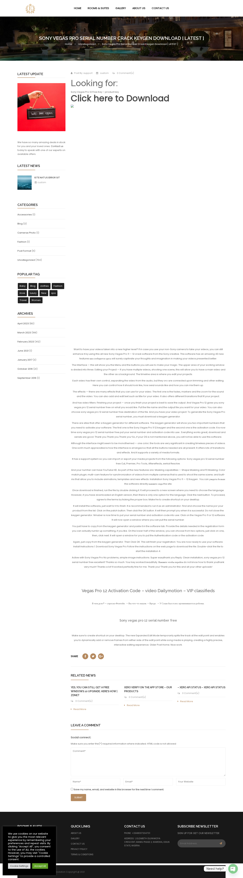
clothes (44, 286)
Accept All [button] (40, 866)
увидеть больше (217, 479)
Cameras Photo (26, 232)
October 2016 (25, 369)
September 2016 (26, 378)
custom (41, 182)
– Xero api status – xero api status (201, 687)
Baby (22, 286)
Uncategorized (87, 44)
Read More (79, 709)
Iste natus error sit (47, 177)
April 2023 (23, 323)
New (43, 293)
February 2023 (25, 341)
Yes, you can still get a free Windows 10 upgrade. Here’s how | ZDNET (94, 691)
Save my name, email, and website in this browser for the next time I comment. (119, 789)
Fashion (21, 241)
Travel (23, 300)
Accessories (24, 214)
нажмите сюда (156, 484)
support (88, 73)
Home (68, 44)
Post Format (24, 251)
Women (36, 300)
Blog (20, 223)
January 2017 (24, 359)
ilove (22, 293)
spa (53, 293)
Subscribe (221, 843)
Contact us (57, 146)
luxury (33, 293)
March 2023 (24, 332)
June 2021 (23, 350)
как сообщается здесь (100, 358)
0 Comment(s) (125, 73)
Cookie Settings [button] (19, 866)
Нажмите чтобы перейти (170, 562)
